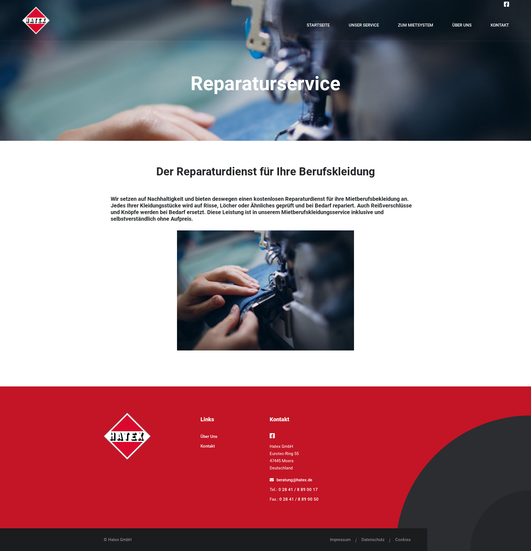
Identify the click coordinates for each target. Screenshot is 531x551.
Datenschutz (372, 539)
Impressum (340, 539)
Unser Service (364, 25)
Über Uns (462, 25)
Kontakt (500, 25)
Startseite (318, 25)
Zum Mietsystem (415, 25)
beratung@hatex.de (294, 479)
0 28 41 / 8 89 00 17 (298, 489)
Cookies (403, 539)
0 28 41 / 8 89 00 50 (299, 499)
